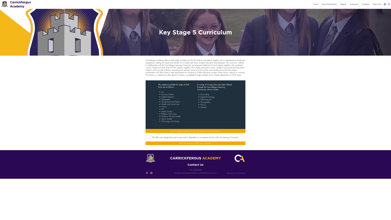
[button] (329, 4)
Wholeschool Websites (236, 173)
